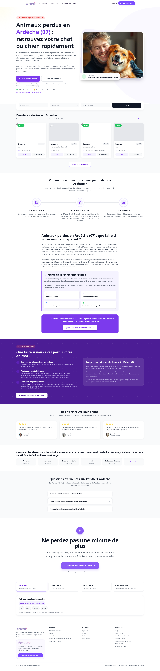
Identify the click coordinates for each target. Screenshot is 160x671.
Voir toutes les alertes (80, 164)
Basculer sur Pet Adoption (30, 655)
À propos (85, 631)
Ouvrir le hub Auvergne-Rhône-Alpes (32, 603)
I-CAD (29, 384)
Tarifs (57, 3)
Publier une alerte (29, 78)
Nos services (43, 3)
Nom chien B (119, 644)
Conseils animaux (120, 638)
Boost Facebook (66, 3)
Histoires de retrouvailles (123, 636)
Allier (28, 608)
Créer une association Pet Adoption (60, 638)
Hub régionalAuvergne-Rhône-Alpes (30, 92)
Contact (84, 633)
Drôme (44, 608)
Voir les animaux (54, 78)
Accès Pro (52, 636)
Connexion (114, 3)
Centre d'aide (119, 633)
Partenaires (85, 636)
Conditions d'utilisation (136, 665)
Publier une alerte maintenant (81, 565)
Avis (52, 3)
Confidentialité (122, 665)
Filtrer (128, 105)
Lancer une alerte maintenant (32, 395)
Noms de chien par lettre (123, 641)
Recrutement (86, 638)
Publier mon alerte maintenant (81, 328)
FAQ (74, 3)
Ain (21, 608)
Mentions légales (110, 665)
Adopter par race (120, 646)
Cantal (36, 608)
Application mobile (55, 641)
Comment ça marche (55, 631)
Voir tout (138, 119)
